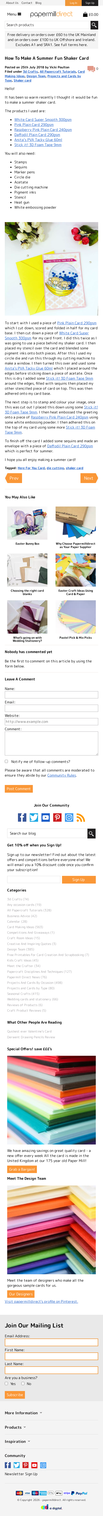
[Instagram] (69, 818)
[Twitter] (35, 818)
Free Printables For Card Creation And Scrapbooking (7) (48, 955)
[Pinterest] (58, 818)
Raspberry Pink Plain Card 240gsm (43, 129)
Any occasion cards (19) (24, 905)
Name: (10, 688)
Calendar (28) (17, 921)
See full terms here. (71, 44)
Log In (73, 3)
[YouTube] (46, 818)
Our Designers (21, 1294)
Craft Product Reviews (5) (26, 1010)
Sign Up (90, 3)
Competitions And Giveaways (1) (31, 932)
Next (88, 478)
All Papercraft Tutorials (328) (29, 910)
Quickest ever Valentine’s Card (29, 1031)
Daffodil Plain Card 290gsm (37, 134)
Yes (13, 1383)
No (29, 1383)
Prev (14, 478)
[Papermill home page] (51, 14)
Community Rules (61, 775)
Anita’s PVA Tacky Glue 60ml (38, 139)
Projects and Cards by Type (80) (31, 988)
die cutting (55, 468)
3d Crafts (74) (18, 899)
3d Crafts (30, 71)
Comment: (13, 728)
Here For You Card (31, 468)
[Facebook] (23, 818)
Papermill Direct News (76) (27, 977)
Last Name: (14, 1363)
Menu (12, 14)
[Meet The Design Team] (51, 1230)
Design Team (36, 76)
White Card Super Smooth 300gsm (43, 119)
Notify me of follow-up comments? (40, 761)
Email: (10, 702)
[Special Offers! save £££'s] (51, 1100)
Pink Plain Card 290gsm (34, 124)
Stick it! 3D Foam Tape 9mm (38, 144)
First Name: (15, 1349)
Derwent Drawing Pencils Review (31, 1037)
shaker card (74, 468)
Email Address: (17, 1336)
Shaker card (22, 80)
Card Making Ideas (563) (25, 927)
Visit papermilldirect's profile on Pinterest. (41, 1301)
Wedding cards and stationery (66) (32, 999)
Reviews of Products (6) (25, 1005)
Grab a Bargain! (22, 1169)
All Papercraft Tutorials (58, 71)
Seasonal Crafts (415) (23, 993)
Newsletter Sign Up (21, 1473)
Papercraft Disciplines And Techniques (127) (39, 971)
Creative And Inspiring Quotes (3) (31, 944)
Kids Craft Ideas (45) (23, 960)
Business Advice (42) (22, 916)
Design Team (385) (20, 949)
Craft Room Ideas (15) (23, 938)
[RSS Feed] (81, 818)
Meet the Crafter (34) (23, 966)
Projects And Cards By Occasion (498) (35, 982)
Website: (12, 715)
